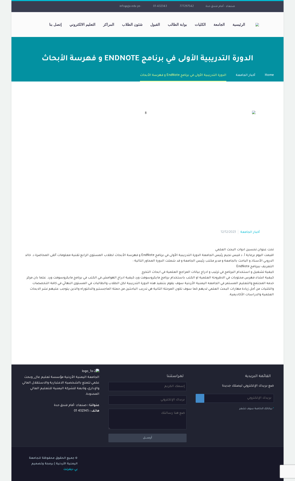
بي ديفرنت (70, 469)
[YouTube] (76, 6)
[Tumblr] (251, 337)
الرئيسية (239, 24)
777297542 (187, 6)
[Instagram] (83, 6)
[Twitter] (89, 6)
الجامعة (219, 24)
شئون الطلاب (132, 24)
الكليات (200, 24)
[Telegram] (70, 6)
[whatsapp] (57, 6)
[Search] (41, 24)
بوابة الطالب (177, 24)
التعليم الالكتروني (82, 24)
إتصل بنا (55, 24)
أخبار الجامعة (250, 232)
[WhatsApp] (63, 6)
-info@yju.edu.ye (130, 6)
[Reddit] (238, 337)
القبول (155, 24)
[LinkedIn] (96, 6)
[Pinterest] (258, 337)
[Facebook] (102, 6)
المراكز (108, 24)
